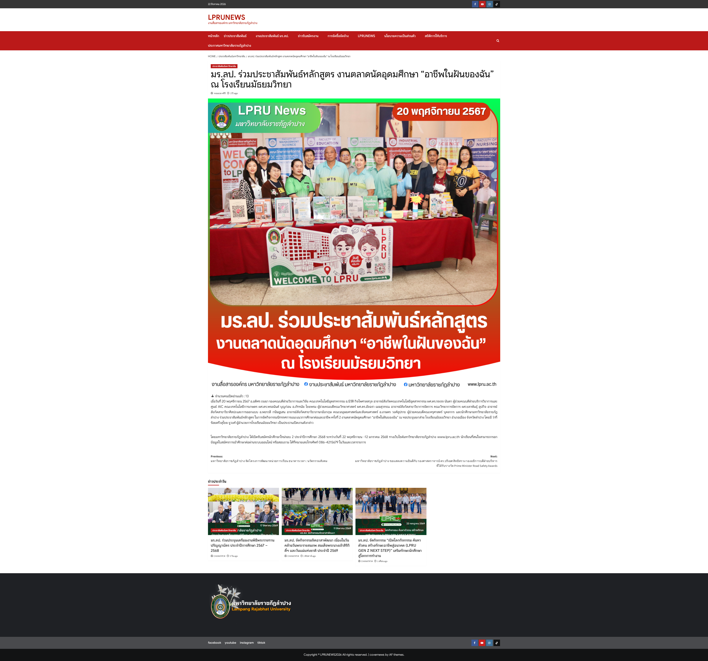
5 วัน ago (234, 556)
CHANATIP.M (219, 556)
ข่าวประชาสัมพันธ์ (235, 36)
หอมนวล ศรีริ (220, 93)
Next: (426, 461)
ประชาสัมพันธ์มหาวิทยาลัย (224, 66)
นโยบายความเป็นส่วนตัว (400, 36)
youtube (230, 643)
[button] (498, 40)
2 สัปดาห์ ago (309, 556)
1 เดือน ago (382, 561)
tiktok (261, 643)
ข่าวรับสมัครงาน (308, 36)
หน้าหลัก (213, 36)
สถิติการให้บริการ (436, 36)
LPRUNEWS (226, 17)
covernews (377, 655)
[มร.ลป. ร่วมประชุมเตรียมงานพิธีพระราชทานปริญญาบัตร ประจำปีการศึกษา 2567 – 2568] (243, 511)
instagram (247, 643)
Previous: (269, 458)
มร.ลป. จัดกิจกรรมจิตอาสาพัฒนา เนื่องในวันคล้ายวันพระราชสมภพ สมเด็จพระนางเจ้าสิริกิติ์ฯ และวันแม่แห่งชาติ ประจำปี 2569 (317, 545)
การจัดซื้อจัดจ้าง (338, 36)
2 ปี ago (234, 93)
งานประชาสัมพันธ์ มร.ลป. (272, 36)
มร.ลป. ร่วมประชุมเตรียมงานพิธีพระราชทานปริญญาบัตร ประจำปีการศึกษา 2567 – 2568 (242, 545)
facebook (214, 643)
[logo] (251, 604)
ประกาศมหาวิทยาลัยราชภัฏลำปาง (229, 46)
